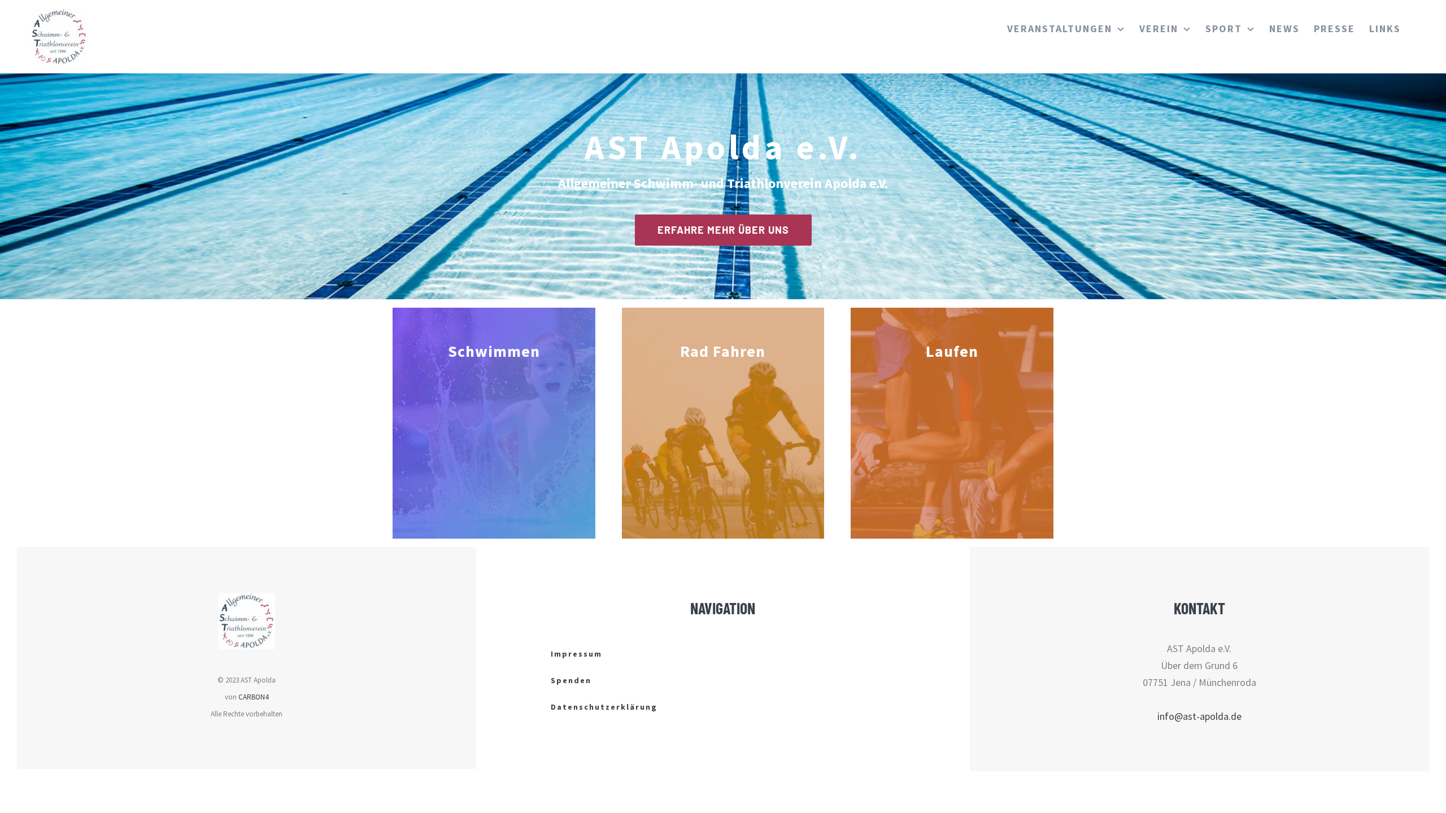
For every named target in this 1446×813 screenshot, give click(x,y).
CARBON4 (253, 697)
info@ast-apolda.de (1199, 716)
